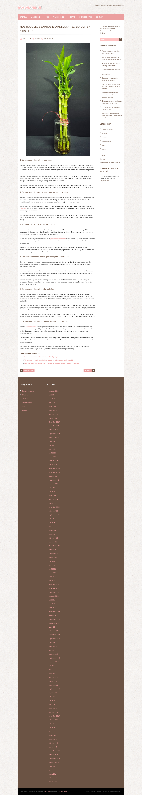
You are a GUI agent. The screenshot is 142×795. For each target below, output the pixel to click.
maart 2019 (53, 646)
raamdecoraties (31, 327)
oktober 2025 (53, 430)
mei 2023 (52, 526)
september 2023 (54, 515)
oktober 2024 (53, 476)
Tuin (47, 17)
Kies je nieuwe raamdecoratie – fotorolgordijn (41, 357)
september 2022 (54, 553)
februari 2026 (53, 414)
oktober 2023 (53, 511)
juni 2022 (52, 561)
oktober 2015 (53, 720)
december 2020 (54, 612)
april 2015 (52, 735)
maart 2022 (53, 573)
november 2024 (54, 472)
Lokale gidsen (36, 17)
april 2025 (52, 453)
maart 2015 (53, 739)
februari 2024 (53, 499)
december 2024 (54, 468)
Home (87, 791)
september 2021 (54, 592)
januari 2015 (53, 747)
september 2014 (54, 759)
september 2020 (54, 619)
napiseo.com (105, 181)
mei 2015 (52, 731)
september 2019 (54, 639)
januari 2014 (53, 782)
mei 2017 (52, 670)
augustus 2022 (54, 557)
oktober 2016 (53, 685)
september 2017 (54, 658)
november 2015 (54, 716)
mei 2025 (52, 449)
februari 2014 (53, 778)
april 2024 (52, 495)
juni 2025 (52, 445)
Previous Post (28, 370)
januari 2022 (53, 581)
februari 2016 (53, 712)
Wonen (104, 149)
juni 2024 (52, 492)
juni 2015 (52, 728)
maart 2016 (53, 708)
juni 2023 (52, 523)
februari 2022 (53, 577)
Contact (99, 17)
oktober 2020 (53, 615)
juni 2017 (52, 666)
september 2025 (54, 434)
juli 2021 (52, 600)
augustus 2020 (54, 623)
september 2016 (54, 689)
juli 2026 (52, 395)
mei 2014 (52, 770)
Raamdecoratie (58, 17)
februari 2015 (53, 743)
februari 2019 (53, 650)
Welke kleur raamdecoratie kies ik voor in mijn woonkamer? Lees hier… (49, 360)
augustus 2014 (54, 762)
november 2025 (54, 426)
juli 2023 (52, 519)
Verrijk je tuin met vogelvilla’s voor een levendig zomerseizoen (111, 72)
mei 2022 (52, 565)
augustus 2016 (54, 693)
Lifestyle (72, 17)
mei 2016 (52, 704)
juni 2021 (52, 604)
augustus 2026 (54, 391)
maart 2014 (53, 774)
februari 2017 (53, 677)
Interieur (23, 17)
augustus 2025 (54, 437)
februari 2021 (53, 608)
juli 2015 (52, 724)
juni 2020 (52, 627)
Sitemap (102, 159)
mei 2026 (52, 403)
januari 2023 (53, 542)
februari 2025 (53, 461)
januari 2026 (53, 418)
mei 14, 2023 (27, 38)
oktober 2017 (53, 654)
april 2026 (52, 407)
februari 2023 (53, 538)
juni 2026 (52, 399)
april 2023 (52, 530)
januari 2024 (53, 503)
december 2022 (54, 546)
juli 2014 (52, 766)
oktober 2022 (53, 550)
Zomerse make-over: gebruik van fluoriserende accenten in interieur (111, 86)
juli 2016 (52, 697)
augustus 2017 (54, 662)
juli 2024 (52, 488)
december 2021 (54, 584)
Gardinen (23, 209)
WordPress (47, 791)
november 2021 (54, 588)
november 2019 (54, 635)
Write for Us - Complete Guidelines (110, 162)
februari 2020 (53, 631)
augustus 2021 (54, 596)
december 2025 (54, 422)
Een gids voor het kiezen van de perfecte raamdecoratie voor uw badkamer (51, 363)
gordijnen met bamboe (58, 239)
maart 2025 (53, 457)
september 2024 (54, 480)
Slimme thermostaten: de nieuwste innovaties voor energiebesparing (110, 95)
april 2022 (52, 569)
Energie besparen (85, 17)
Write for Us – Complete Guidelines (111, 791)
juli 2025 (52, 441)
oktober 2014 (53, 755)
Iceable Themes (63, 791)
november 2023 (54, 507)
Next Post (88, 370)
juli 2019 (52, 642)
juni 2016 (52, 700)
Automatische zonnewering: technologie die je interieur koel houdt (112, 116)
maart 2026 (53, 410)
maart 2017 (53, 673)
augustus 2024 (54, 484)
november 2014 (54, 751)
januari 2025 (53, 465)
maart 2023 (53, 534)
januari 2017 (53, 681)
